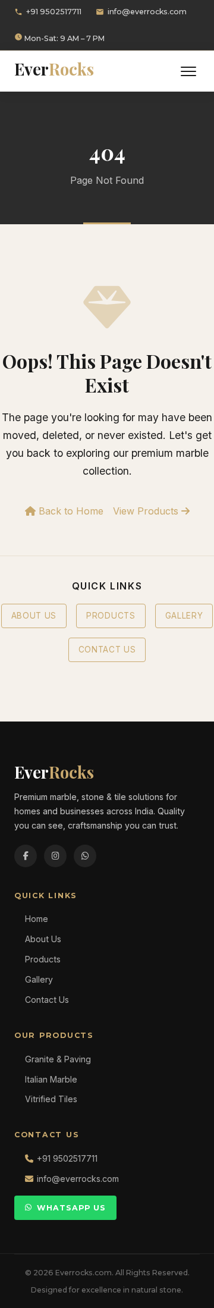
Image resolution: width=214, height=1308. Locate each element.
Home (36, 919)
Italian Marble (51, 1079)
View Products (147, 511)
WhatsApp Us (71, 1207)
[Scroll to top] (184, 1290)
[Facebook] (25, 856)
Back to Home (69, 511)
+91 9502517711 (53, 11)
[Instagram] (55, 856)
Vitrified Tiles (51, 1099)
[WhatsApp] (85, 856)
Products (110, 615)
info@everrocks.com (147, 11)
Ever (54, 69)
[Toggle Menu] (188, 71)
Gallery (184, 615)
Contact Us (107, 649)
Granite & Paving (58, 1059)
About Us (33, 615)
